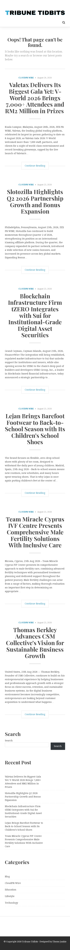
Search (9, 740)
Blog (7, 876)
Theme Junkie (59, 941)
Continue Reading (35, 165)
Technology (11, 902)
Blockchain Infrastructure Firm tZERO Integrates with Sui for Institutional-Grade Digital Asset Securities (35, 315)
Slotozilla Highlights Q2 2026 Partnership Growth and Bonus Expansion (35, 201)
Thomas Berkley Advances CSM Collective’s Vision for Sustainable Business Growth (35, 643)
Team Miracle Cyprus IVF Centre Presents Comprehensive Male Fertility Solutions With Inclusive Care (35, 532)
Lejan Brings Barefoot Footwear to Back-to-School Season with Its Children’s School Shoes (35, 429)
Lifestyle (9, 896)
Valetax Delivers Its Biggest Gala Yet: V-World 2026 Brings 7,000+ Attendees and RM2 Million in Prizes (35, 97)
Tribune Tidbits (30, 941)
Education (10, 889)
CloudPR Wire (26, 78)
